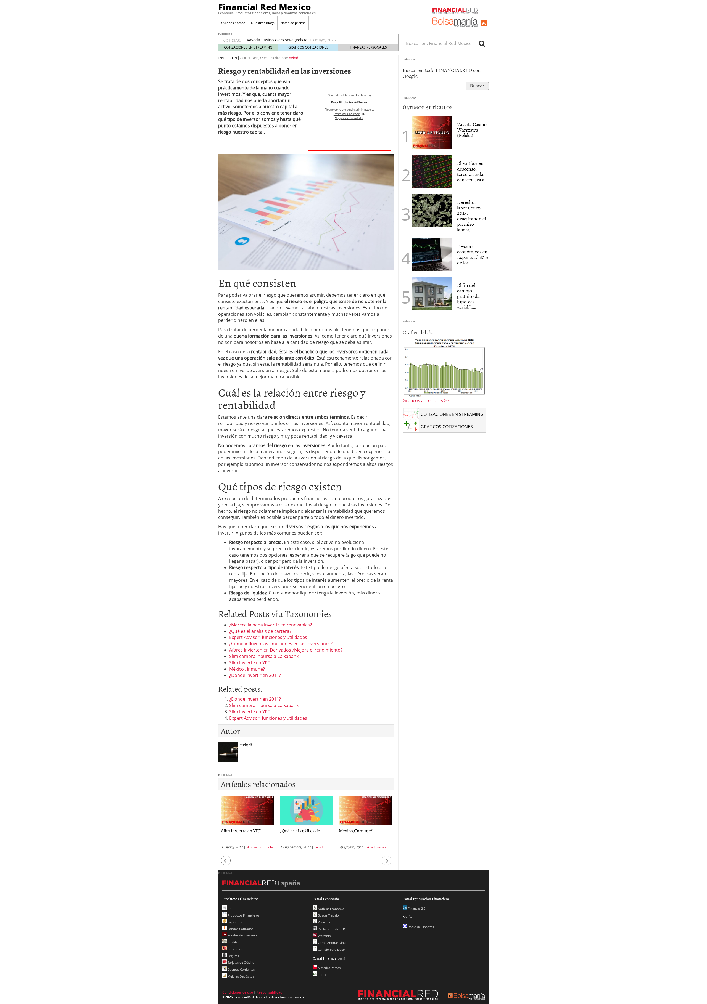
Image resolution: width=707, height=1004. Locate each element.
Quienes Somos (233, 22)
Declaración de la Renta (334, 929)
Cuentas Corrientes (241, 969)
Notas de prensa (293, 22)
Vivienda (323, 922)
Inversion (227, 57)
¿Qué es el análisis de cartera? (260, 631)
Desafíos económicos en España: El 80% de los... (472, 254)
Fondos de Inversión (242, 935)
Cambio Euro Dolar (331, 949)
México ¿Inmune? (247, 669)
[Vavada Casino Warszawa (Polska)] (432, 132)
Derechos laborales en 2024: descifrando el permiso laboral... (471, 215)
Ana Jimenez (317, 847)
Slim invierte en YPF (249, 663)
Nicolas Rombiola (378, 847)
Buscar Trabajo (328, 915)
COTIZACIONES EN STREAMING (248, 47)
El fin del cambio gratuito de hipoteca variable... (468, 296)
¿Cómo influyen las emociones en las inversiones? (281, 644)
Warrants (324, 936)
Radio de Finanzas (420, 927)
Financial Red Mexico (264, 7)
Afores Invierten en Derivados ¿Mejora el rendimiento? (285, 650)
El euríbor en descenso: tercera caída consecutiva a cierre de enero (309, 40)
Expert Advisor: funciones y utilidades (268, 637)
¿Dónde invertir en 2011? (255, 675)
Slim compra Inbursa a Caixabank (264, 656)
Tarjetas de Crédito (240, 962)
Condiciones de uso (237, 992)
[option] (317, 43)
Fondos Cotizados (240, 929)
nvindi (294, 57)
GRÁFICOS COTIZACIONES (308, 47)
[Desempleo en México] (444, 368)
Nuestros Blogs (263, 22)
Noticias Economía (330, 909)
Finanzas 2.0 (416, 908)
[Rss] (484, 23)
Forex (321, 975)
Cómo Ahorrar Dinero (333, 943)
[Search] (482, 43)
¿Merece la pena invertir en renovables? (270, 625)
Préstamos (234, 949)
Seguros (233, 956)
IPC (229, 909)
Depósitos (234, 922)
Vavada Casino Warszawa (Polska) (472, 130)
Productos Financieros (243, 915)
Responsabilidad (269, 992)
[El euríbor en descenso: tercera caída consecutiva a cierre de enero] (432, 171)
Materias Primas (329, 968)
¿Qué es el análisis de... (243, 830)
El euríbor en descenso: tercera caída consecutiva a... (472, 171)
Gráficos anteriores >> (426, 400)
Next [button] (386, 863)
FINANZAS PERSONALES (368, 47)
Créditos (233, 942)
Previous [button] (226, 863)
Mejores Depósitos (240, 976)
